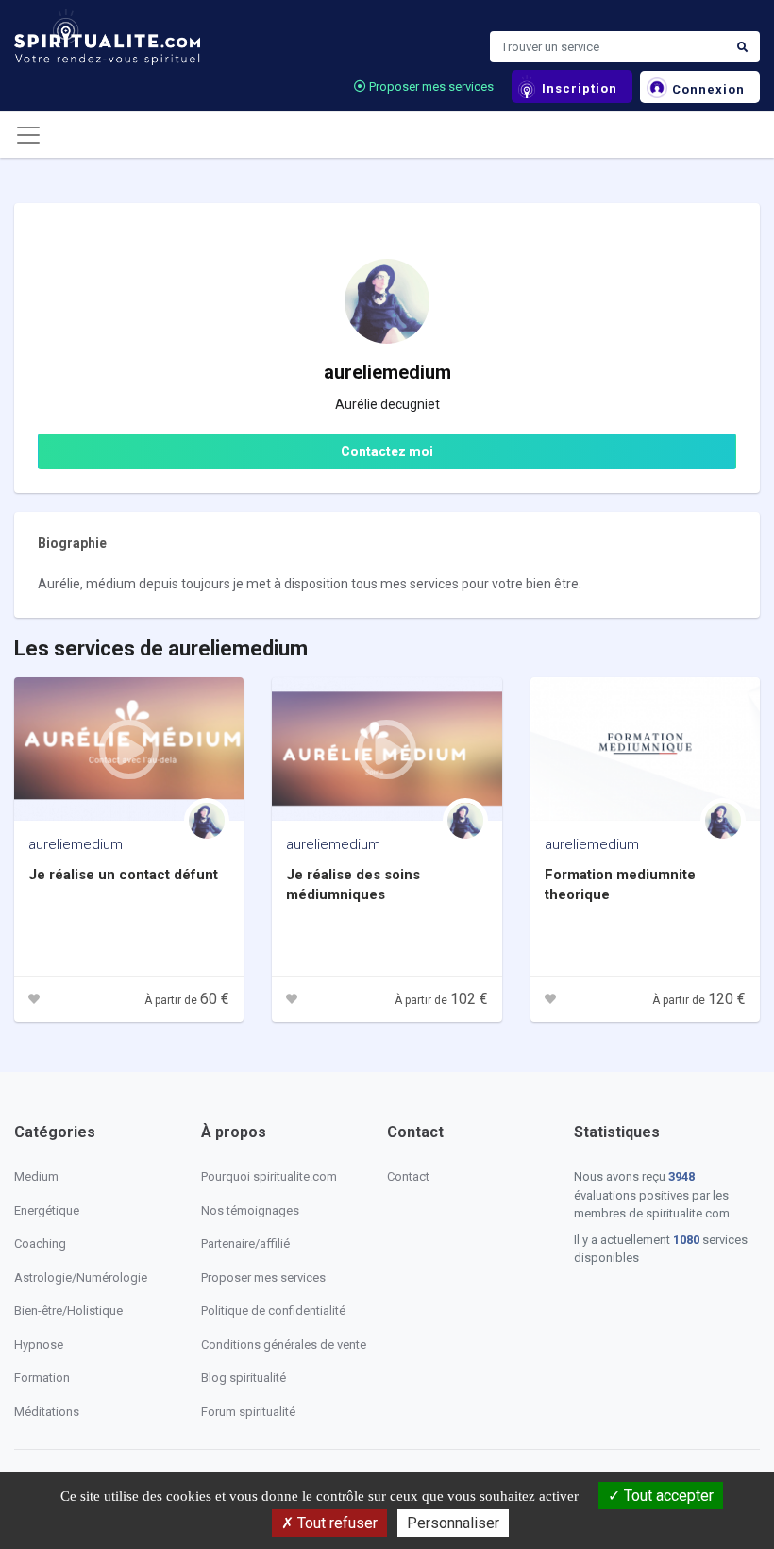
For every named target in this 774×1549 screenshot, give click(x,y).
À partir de (186, 1000)
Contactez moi (387, 451)
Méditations (46, 1411)
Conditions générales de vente (283, 1344)
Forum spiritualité (248, 1411)
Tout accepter (667, 1496)
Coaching (40, 1243)
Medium (36, 1176)
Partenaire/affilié (245, 1243)
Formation (42, 1377)
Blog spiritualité (243, 1377)
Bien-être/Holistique (68, 1310)
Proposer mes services (430, 86)
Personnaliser (453, 1523)
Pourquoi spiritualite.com (269, 1176)
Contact (408, 1176)
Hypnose (38, 1344)
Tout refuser (336, 1523)
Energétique (46, 1210)
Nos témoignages (250, 1210)
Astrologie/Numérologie (80, 1277)
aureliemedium (75, 844)
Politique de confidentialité (273, 1310)
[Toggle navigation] (28, 135)
